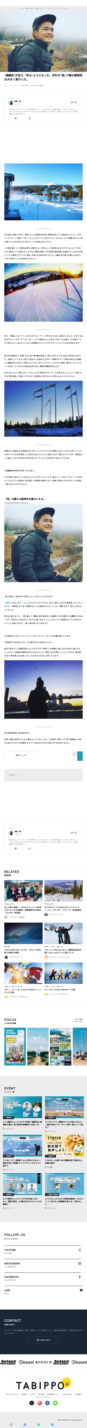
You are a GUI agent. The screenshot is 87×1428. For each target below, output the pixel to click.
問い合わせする (43, 1340)
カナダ (7, 947)
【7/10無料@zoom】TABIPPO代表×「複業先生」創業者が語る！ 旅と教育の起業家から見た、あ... (22, 1123)
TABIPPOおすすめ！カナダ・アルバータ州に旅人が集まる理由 (22, 951)
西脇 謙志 (22, 917)
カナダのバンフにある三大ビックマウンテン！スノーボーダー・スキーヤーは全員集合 (62, 908)
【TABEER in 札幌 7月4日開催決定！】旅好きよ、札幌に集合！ (64, 1161)
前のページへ (21, 755)
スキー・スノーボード (53, 947)
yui (21, 957)
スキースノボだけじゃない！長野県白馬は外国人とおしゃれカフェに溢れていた (62, 951)
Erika (60, 914)
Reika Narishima (64, 957)
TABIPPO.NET (23, 997)
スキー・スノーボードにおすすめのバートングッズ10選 (22, 991)
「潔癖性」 (8, 603)
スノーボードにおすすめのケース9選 (59, 989)
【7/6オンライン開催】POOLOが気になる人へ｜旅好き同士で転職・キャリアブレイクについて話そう (22, 1163)
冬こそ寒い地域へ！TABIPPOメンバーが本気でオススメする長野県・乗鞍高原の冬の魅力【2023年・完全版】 (22, 910)
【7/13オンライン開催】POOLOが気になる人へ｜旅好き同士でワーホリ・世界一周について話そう (64, 1124)
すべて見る (79, 1019)
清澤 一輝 (17, 101)
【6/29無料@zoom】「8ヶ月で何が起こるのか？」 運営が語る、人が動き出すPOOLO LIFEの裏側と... (22, 1201)
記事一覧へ (74, 102)
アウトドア (9, 904)
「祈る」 (25, 603)
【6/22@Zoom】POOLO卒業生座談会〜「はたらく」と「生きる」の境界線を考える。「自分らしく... (64, 1201)
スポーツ (13, 775)
